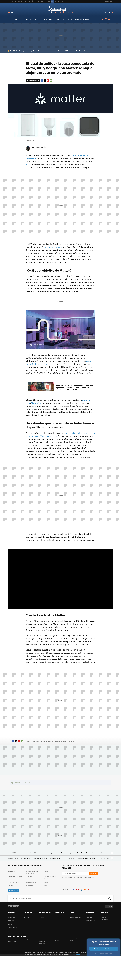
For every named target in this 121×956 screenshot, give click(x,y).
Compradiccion (90, 920)
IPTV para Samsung (103, 858)
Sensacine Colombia (42, 942)
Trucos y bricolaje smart (50, 877)
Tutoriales (29, 877)
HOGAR (56, 19)
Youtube (109, 19)
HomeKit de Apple (34, 364)
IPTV (65, 858)
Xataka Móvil (12, 918)
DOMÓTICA (65, 19)
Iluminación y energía (15, 877)
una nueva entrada (53, 247)
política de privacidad (87, 877)
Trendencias (89, 915)
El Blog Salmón (105, 915)
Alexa (88, 361)
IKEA (66, 51)
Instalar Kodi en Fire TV (40, 858)
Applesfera (11, 920)
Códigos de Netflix (55, 858)
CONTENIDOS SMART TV (33, 19)
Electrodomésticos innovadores (32, 872)
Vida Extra (27, 918)
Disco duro (41, 51)
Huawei (49, 51)
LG (54, 51)
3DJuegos (26, 915)
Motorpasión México (74, 939)
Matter (29, 164)
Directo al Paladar (60, 915)
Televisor (78, 51)
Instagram (106, 19)
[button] (38, 147)
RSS (84, 889)
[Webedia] (13, 906)
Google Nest (36, 403)
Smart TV (47, 882)
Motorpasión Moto (75, 918)
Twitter (112, 19)
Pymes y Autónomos (104, 918)
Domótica (36, 741)
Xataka (10, 915)
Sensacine (42, 915)
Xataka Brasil (12, 941)
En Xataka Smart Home (62, 383)
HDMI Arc (72, 858)
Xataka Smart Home (60, 10)
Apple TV (32, 51)
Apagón (24, 51)
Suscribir (93, 873)
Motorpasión (74, 915)
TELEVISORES (17, 19)
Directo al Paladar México (60, 939)
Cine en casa (30, 886)
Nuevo (107, 12)
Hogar (46, 871)
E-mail (51, 80)
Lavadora (87, 51)
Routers (10, 886)
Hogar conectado (61, 741)
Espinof (41, 918)
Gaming (60, 51)
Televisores (11, 871)
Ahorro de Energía (13, 882)
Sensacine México (44, 939)
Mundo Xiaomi (12, 927)
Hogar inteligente (47, 741)
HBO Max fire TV (26, 858)
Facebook (42, 80)
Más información (75, 954)
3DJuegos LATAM (28, 939)
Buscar (109, 898)
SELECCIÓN (48, 19)
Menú (13, 12)
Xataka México (12, 939)
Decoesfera (89, 918)
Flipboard (102, 19)
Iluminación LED (31, 882)
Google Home (50, 364)
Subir (108, 906)
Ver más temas (13, 890)
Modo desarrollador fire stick (86, 858)
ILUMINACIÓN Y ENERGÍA (80, 19)
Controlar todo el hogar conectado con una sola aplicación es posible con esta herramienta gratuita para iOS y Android (74, 387)
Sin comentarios (34, 80)
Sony (72, 51)
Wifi (45, 886)
